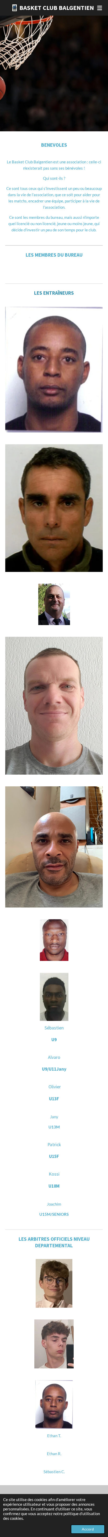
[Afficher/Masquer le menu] (99, 8)
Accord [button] (88, 1529)
